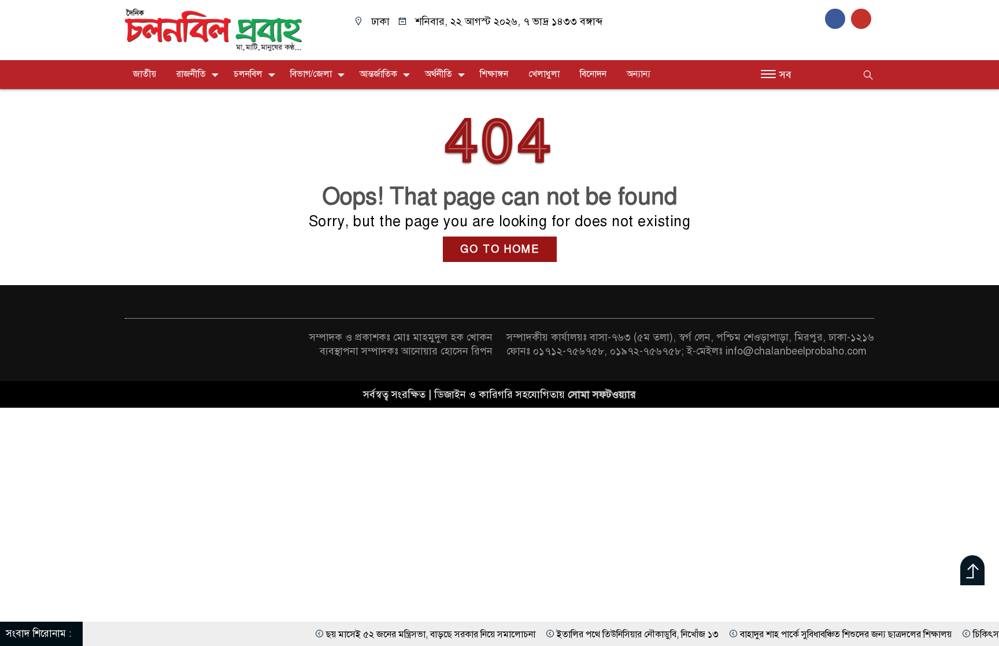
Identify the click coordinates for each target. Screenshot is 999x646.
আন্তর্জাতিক (378, 74)
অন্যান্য (638, 74)
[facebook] (838, 18)
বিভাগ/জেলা (311, 74)
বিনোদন (593, 74)
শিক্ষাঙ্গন (494, 74)
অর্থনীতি (438, 74)
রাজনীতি (191, 74)
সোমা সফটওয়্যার (602, 394)
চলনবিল (248, 74)
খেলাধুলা (544, 74)
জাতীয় (144, 74)
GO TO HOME (499, 249)
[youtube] (862, 18)
